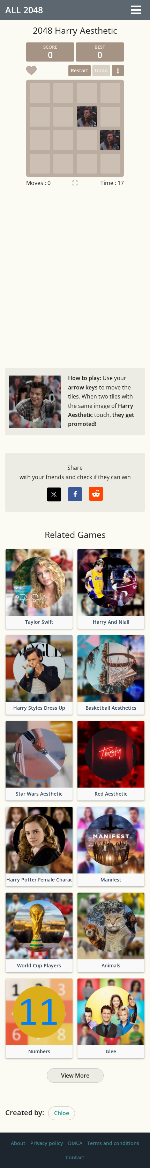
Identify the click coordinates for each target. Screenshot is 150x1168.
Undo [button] (101, 70)
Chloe (61, 1113)
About (18, 1143)
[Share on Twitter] (54, 494)
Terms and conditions (113, 1143)
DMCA (75, 1143)
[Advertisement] (75, 276)
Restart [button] (79, 70)
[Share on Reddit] (96, 494)
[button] (118, 70)
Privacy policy (46, 1143)
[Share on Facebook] (75, 494)
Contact (75, 1157)
